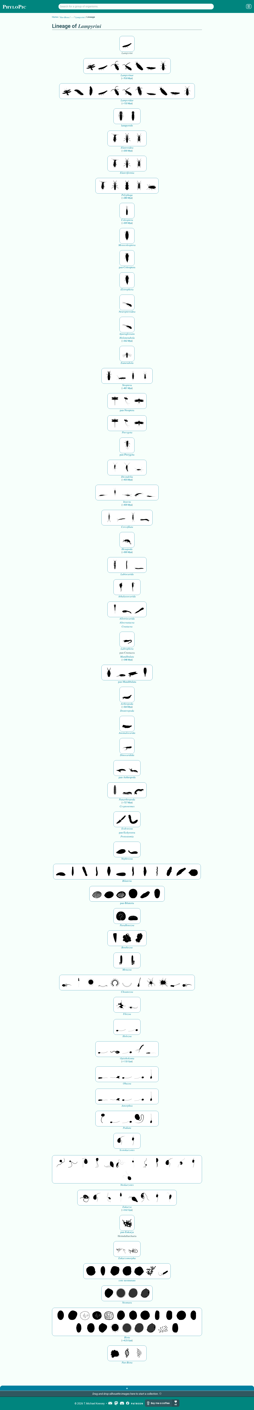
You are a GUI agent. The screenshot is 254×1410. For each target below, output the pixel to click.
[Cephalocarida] (127, 609)
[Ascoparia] (72, 872)
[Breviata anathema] (103, 1074)
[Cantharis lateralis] (115, 138)
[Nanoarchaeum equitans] (109, 1293)
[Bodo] (121, 1198)
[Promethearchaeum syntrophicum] (121, 1249)
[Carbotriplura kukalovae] (127, 445)
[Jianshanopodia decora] (133, 768)
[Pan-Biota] (115, 1353)
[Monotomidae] (127, 186)
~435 (127, 479)
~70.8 (127, 78)
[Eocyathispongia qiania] (127, 938)
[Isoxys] (133, 673)
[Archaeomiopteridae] (127, 354)
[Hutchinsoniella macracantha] (115, 609)
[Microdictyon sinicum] (127, 790)
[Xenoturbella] (181, 872)
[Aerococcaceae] (72, 1316)
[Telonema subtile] (97, 1163)
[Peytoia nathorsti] (127, 724)
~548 (127, 659)
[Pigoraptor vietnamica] (121, 1005)
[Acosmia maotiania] (133, 819)
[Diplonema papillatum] (133, 1198)
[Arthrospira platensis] (157, 1316)
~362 (127, 341)
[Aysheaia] (139, 790)
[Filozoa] (133, 1005)
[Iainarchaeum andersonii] (145, 1293)
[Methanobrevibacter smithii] (103, 1271)
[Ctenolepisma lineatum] (139, 468)
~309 (127, 223)
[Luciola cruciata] (78, 91)
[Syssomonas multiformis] (121, 1027)
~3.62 (127, 1210)
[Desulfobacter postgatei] (163, 1328)
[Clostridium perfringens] (169, 1316)
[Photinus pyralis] (91, 66)
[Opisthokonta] (139, 1049)
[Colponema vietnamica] (157, 1163)
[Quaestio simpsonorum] (121, 916)
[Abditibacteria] (121, 1316)
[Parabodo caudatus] (169, 1198)
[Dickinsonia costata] (133, 894)
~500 (127, 552)
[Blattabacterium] (60, 1316)
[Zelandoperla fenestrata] (145, 376)
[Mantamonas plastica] (103, 1119)
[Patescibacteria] (78, 1328)
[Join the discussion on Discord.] (122, 1403)
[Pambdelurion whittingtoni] (127, 746)
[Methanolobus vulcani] (139, 1271)
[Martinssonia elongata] (127, 639)
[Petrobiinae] (103, 493)
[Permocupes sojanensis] (127, 236)
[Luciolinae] (151, 91)
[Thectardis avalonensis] (115, 938)
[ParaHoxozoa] (133, 916)
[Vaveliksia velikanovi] (121, 960)
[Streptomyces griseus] (133, 1316)
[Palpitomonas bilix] (72, 1163)
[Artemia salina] (121, 587)
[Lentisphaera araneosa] (181, 1316)
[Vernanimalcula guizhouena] (193, 872)
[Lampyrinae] (139, 66)
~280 (127, 198)
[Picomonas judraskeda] (145, 1163)
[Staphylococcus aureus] (145, 1316)
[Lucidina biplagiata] (115, 66)
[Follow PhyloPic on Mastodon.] (116, 1403)
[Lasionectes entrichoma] (115, 565)
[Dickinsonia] (97, 894)
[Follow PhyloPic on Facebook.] (127, 1403)
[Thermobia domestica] (115, 468)
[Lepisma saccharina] (127, 468)
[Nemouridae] (121, 376)
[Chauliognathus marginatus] (127, 138)
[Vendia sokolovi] (157, 894)
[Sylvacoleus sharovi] (127, 258)
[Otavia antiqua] (139, 938)
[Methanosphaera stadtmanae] (91, 1271)
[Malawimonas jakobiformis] (121, 1141)
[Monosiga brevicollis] (66, 983)
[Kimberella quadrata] (121, 849)
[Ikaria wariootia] (60, 872)
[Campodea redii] (133, 518)
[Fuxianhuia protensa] (145, 673)
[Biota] (85, 1316)
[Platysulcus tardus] (85, 1163)
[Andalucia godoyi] (109, 1198)
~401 (127, 388)
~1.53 (127, 1061)
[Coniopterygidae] (127, 302)
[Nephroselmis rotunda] (133, 1163)
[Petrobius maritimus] (115, 493)
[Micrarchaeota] (121, 1293)
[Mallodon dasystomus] (151, 186)
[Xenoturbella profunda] (133, 872)
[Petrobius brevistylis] (127, 493)
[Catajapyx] (121, 518)
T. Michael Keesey (94, 1403)
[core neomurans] (163, 1271)
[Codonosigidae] (175, 983)
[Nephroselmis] (181, 1163)
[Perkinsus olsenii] (121, 1163)
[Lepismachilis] (139, 493)
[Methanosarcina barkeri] (115, 1271)
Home (55, 17)
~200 (127, 150)
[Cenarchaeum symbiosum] (151, 1271)
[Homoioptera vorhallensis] (127, 401)
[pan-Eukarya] (127, 1223)
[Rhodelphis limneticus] (109, 1163)
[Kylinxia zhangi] (127, 695)
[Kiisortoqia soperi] (109, 673)
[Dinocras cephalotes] (133, 376)
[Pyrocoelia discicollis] (127, 44)
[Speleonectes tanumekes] (127, 565)
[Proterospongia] (163, 983)
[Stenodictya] (139, 401)
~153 (127, 103)
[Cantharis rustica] (139, 138)
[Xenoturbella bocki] (145, 872)
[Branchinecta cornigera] (133, 587)
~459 (127, 505)
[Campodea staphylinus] (109, 518)
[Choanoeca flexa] (103, 983)
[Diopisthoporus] (85, 872)
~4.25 (127, 1340)
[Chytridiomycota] (115, 1049)
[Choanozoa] (151, 983)
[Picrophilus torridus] (127, 1271)
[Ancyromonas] (133, 1141)
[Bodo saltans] (85, 1198)
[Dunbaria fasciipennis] (115, 401)
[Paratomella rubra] (157, 872)
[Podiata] (139, 1119)
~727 (127, 802)
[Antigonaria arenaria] (97, 872)
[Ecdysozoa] (121, 819)
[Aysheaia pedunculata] (115, 790)
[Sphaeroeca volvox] (78, 983)
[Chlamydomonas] (127, 1176)
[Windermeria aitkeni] (145, 894)
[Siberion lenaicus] (121, 768)
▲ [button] (127, 1388)
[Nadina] (109, 872)
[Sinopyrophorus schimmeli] (121, 116)
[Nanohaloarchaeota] (133, 1293)
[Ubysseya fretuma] (60, 1163)
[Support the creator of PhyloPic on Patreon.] (137, 1403)
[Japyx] (145, 518)
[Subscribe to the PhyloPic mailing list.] (110, 1403)
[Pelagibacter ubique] (193, 1316)
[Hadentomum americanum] (109, 376)
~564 (127, 707)
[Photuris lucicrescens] (139, 91)
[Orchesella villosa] (127, 540)
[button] (160, 1393)
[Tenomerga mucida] (127, 211)
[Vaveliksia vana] (133, 960)
